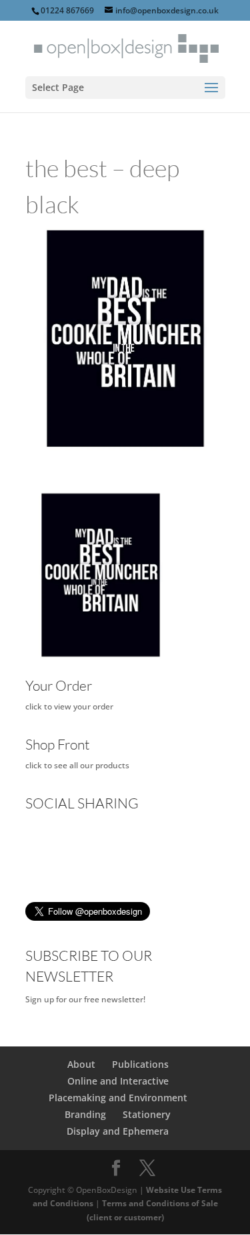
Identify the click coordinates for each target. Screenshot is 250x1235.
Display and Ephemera (118, 1131)
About (81, 1064)
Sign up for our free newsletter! (85, 999)
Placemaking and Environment (118, 1097)
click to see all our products (77, 765)
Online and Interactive (118, 1081)
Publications (140, 1064)
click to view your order (69, 706)
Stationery (147, 1114)
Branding (85, 1114)
